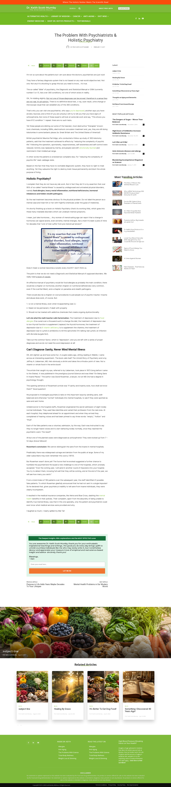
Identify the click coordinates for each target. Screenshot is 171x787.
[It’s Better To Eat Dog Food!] (103, 687)
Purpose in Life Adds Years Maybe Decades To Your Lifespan (45, 585)
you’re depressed (77, 111)
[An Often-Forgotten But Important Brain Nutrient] (117, 212)
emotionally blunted (87, 148)
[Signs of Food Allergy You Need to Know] (117, 249)
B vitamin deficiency (50, 328)
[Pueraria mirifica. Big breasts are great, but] (117, 221)
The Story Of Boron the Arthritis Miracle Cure (132, 184)
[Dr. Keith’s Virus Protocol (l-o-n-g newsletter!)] (117, 230)
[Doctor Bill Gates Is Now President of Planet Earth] (117, 202)
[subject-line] (85, 632)
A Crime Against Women (132, 258)
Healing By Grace (118, 77)
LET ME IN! (67, 571)
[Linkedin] (139, 18)
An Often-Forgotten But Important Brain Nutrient (132, 212)
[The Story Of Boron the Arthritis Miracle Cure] (117, 184)
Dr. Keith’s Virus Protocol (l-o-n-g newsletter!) (134, 230)
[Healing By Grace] (68, 687)
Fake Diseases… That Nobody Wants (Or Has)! (134, 268)
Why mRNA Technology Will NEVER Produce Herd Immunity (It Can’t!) (134, 193)
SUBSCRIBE (124, 8)
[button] (76, 8)
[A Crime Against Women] (117, 259)
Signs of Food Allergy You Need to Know (133, 249)
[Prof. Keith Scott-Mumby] (68, 47)
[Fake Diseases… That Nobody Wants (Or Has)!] (117, 268)
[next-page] (21, 725)
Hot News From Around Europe (123, 104)
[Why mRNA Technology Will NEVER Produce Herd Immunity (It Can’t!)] (117, 193)
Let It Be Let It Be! (119, 142)
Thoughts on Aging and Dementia (124, 97)
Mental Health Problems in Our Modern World (91, 585)
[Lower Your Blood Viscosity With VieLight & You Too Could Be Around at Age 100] (117, 240)
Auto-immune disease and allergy (126, 151)
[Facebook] (136, 18)
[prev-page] (18, 725)
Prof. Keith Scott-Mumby (81, 47)
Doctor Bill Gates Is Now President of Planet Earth (132, 202)
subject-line (116, 71)
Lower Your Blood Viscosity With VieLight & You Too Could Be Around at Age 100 (134, 239)
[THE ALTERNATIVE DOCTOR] (41, 8)
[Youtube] (142, 18)
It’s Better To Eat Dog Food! (122, 84)
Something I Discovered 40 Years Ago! (125, 91)
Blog (20, 706)
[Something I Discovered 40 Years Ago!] (138, 687)
